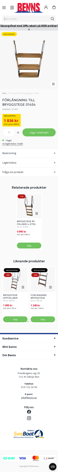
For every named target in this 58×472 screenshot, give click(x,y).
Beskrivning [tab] (9, 153)
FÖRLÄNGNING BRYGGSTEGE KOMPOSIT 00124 (40, 298)
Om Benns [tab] (9, 355)
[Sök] (52, 19)
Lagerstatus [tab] (9, 162)
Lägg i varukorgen (39, 132)
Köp (29, 245)
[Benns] (29, 8)
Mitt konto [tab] (9, 347)
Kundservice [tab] (10, 338)
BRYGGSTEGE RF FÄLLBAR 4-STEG (26, 223)
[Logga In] (46, 8)
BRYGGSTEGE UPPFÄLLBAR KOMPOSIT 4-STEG (13, 298)
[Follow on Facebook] (29, 412)
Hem (4, 93)
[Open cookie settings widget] (52, 466)
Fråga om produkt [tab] (12, 172)
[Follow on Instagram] (29, 418)
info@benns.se (29, 397)
